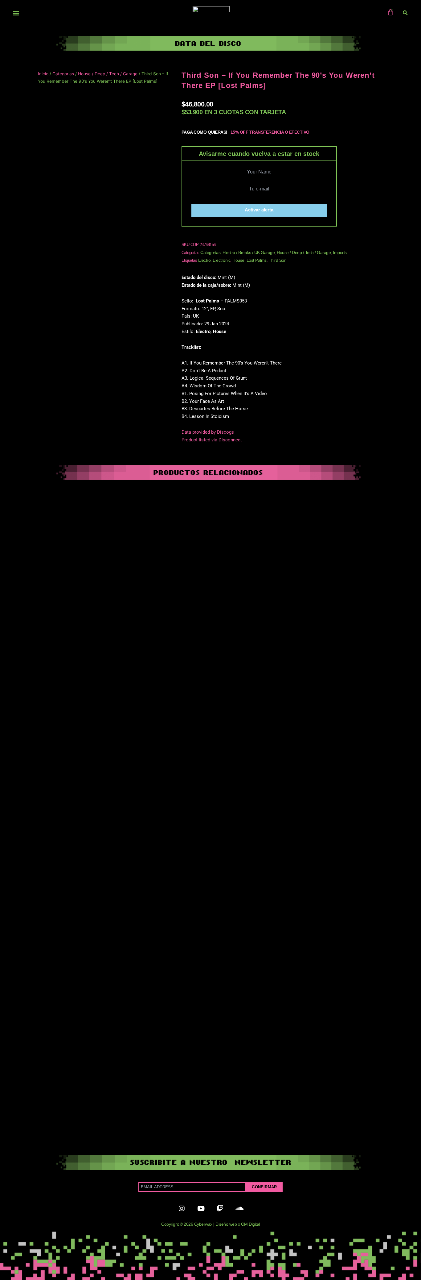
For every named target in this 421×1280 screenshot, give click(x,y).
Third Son (278, 260)
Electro (204, 260)
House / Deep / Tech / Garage (107, 73)
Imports (340, 252)
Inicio (43, 73)
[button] (16, 13)
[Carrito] (390, 12)
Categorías (63, 73)
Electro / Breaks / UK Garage (249, 252)
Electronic (221, 260)
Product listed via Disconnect (212, 440)
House (238, 260)
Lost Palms (257, 260)
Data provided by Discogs (208, 432)
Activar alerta (259, 209)
